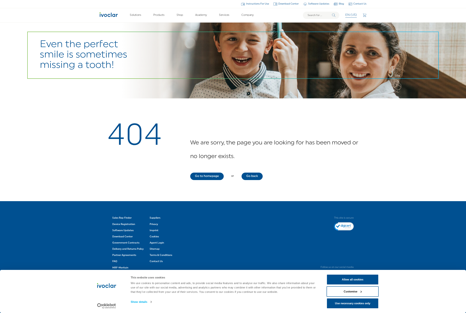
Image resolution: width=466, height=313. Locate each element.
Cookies (154, 237)
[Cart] (364, 15)
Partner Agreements (124, 255)
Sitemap (155, 249)
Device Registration (123, 224)
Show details (139, 301)
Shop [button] (180, 15)
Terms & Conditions (161, 255)
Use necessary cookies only (352, 303)
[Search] (333, 15)
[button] (207, 176)
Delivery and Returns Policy (128, 249)
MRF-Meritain (120, 268)
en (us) (351, 15)
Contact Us (359, 4)
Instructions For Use (257, 4)
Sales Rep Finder (122, 218)
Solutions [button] (135, 15)
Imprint (154, 230)
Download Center (288, 4)
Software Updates (318, 4)
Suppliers (155, 218)
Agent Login (157, 243)
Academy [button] (201, 15)
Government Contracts (125, 243)
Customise (350, 291)
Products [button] (158, 15)
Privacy (154, 224)
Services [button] (224, 15)
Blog (341, 4)
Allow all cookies (352, 279)
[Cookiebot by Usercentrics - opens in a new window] (107, 306)
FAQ (114, 261)
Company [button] (247, 15)
